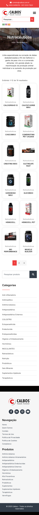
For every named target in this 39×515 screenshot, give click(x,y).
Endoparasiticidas (9, 334)
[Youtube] (28, 411)
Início (13, 42)
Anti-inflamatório (9, 295)
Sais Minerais (7, 368)
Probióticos (6, 363)
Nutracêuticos (7, 353)
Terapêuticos (7, 378)
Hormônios (6, 344)
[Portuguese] (3, 24)
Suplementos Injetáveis (11, 373)
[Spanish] (9, 24)
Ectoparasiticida (8, 324)
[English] (6, 24)
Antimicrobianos (8, 305)
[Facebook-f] (11, 411)
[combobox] (15, 274)
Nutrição (5, 358)
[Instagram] (22, 411)
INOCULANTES (8, 349)
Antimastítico (7, 300)
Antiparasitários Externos (12, 314)
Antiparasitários (8, 310)
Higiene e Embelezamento (13, 339)
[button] (34, 12)
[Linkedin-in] (16, 411)
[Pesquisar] (33, 274)
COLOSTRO (7, 319)
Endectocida (7, 329)
